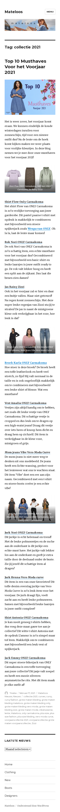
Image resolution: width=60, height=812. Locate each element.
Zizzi (34, 723)
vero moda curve (44, 716)
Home (8, 764)
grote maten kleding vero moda (21, 706)
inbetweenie (46, 710)
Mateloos (14, 12)
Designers (11, 795)
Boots (8, 787)
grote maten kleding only (37, 703)
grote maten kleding (30, 699)
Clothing (10, 772)
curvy (49, 696)
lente (7, 713)
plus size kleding (25, 716)
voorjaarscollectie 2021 (16, 720)
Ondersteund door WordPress (33, 805)
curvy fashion (11, 699)
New (8, 780)
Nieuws (17, 696)
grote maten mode (28, 710)
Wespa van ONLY (39, 228)
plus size (44, 713)
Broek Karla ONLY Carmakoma (26, 362)
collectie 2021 (30, 696)
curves (41, 696)
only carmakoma (30, 713)
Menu (50, 11)
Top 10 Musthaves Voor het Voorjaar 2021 (25, 66)
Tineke (13, 693)
